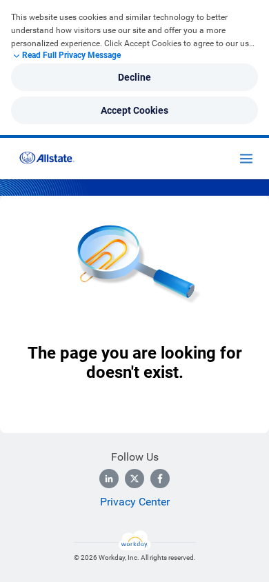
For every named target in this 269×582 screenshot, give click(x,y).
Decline (134, 77)
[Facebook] (160, 478)
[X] (134, 478)
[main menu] (246, 158)
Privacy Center (135, 501)
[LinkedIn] (109, 478)
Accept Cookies (134, 110)
